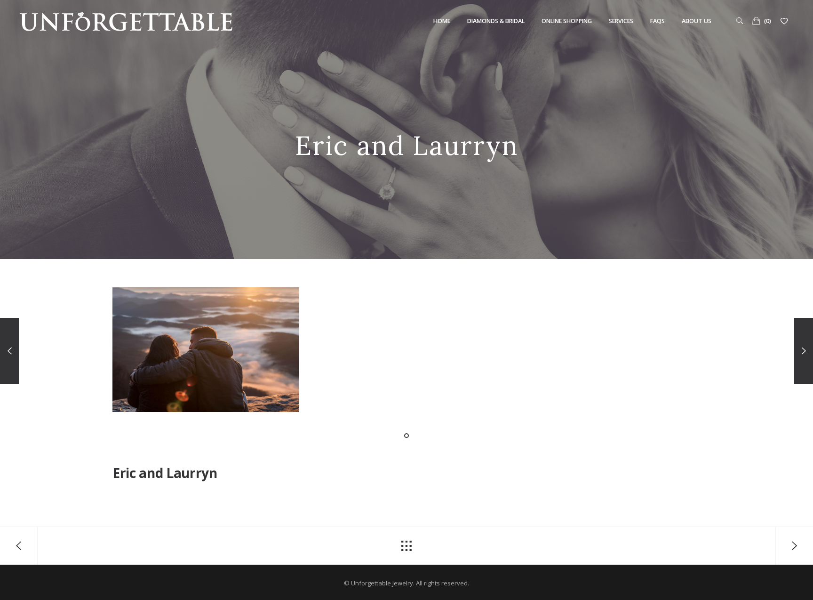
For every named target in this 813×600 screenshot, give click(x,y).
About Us (696, 21)
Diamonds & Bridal (496, 21)
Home (441, 21)
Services (621, 21)
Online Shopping (567, 21)
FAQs (657, 21)
